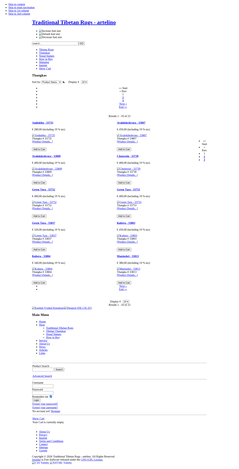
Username (37, 382)
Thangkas (44, 52)
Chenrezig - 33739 (127, 156)
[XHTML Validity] (61, 462)
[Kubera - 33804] (42, 268)
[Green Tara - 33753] (129, 202)
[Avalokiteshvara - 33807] (132, 135)
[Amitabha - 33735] (43, 135)
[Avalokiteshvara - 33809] (47, 168)
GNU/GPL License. (92, 459)
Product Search (40, 366)
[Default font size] (49, 34)
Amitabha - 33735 (42, 122)
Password (37, 389)
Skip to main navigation (21, 7)
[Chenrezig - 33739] (128, 168)
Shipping (44, 62)
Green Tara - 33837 (43, 222)
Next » (123, 103)
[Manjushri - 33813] (128, 268)
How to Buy (46, 59)
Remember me (40, 396)
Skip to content (16, 4)
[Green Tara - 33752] (44, 202)
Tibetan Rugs (46, 49)
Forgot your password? (45, 403)
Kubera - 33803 (126, 222)
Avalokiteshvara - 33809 (46, 156)
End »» (123, 106)
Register (55, 411)
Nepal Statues (46, 55)
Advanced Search (42, 376)
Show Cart (45, 68)
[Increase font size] (50, 31)
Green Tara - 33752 (43, 189)
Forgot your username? (45, 407)
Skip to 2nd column (19, 13)
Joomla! (36, 459)
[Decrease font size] (50, 37)
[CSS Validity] (41, 462)
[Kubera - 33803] (127, 235)
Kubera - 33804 (41, 256)
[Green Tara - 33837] (44, 235)
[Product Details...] (42, 141)
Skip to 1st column (18, 10)
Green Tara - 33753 (128, 189)
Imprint (43, 65)
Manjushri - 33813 (128, 256)
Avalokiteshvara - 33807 (131, 122)
